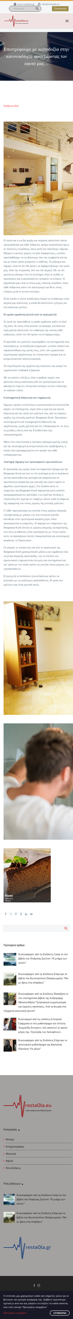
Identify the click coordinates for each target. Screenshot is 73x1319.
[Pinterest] (16, 914)
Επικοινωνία (60, 8)
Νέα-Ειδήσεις (13, 1168)
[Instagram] (38, 1285)
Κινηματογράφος (15, 1146)
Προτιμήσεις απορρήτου (15, 1313)
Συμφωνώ (59, 1313)
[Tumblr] (21, 914)
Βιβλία (9, 1160)
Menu (67, 21)
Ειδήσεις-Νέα (11, 105)
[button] (37, 9)
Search (65, 928)
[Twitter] (11, 914)
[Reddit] (31, 914)
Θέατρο (10, 1139)
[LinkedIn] (26, 914)
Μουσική (11, 1153)
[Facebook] (5, 914)
